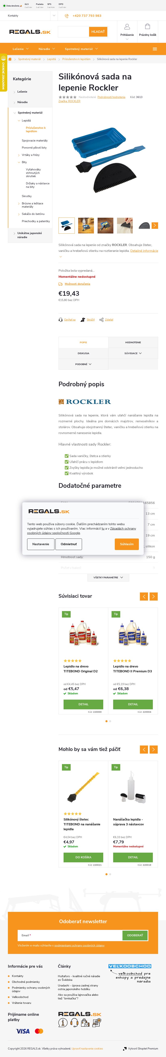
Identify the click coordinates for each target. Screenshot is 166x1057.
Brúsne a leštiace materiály (32, 205)
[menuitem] (21, 49)
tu (103, 528)
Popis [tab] (83, 342)
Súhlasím (127, 544)
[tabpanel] (83, 661)
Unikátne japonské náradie (29, 235)
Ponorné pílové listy (34, 148)
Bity (24, 162)
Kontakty (13, 16)
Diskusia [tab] (83, 353)
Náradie (22, 102)
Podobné (81, 364)
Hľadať (98, 32)
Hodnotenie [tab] (133, 342)
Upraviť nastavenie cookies (87, 1049)
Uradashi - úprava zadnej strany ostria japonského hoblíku (78, 987)
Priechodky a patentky (36, 221)
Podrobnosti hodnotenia (111, 97)
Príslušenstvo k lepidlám (36, 129)
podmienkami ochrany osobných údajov (79, 945)
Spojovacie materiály (35, 141)
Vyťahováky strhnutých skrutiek (33, 173)
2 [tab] (110, 721)
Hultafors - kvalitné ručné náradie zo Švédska (79, 978)
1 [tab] (106, 721)
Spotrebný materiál (30, 113)
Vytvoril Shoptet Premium (143, 1049)
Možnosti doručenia (77, 284)
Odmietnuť (69, 544)
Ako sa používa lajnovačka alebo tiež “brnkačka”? (78, 996)
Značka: (69, 101)
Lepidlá (26, 120)
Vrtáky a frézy (30, 155)
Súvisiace (131, 353)
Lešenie (22, 92)
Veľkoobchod (20, 997)
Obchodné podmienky (26, 982)
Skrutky (27, 196)
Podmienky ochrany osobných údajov (31, 989)
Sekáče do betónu (33, 214)
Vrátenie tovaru (21, 1003)
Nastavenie (40, 544)
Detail (83, 704)
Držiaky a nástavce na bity (37, 185)
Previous (144, 596)
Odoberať (135, 935)
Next (154, 596)
